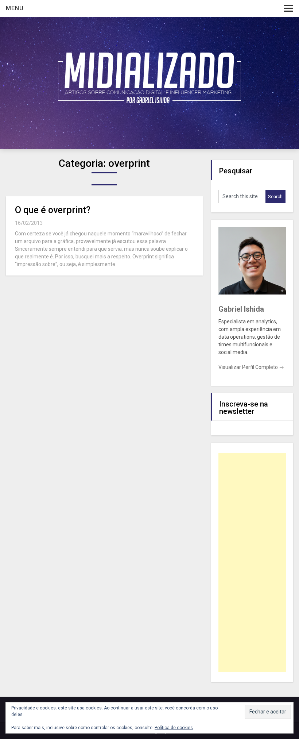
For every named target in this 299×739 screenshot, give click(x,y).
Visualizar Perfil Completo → (251, 367)
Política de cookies (174, 727)
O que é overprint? (52, 210)
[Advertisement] (252, 562)
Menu (15, 8)
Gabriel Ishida (241, 309)
